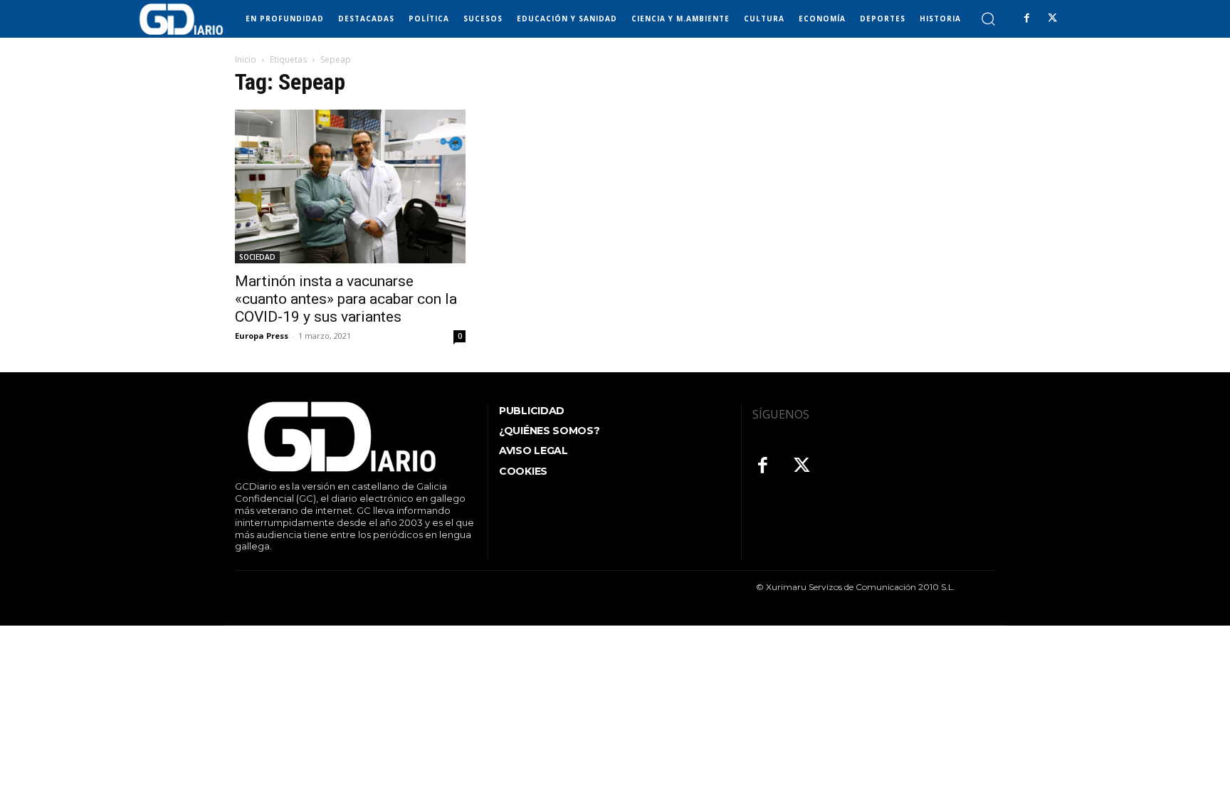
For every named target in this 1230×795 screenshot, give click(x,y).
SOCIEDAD (257, 257)
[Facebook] (1026, 18)
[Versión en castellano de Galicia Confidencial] (181, 19)
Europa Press (261, 335)
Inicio (245, 59)
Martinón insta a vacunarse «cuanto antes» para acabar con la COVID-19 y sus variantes (346, 299)
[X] (1052, 18)
